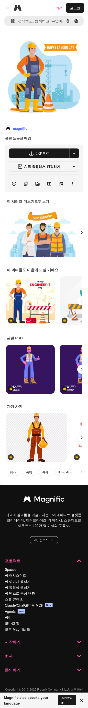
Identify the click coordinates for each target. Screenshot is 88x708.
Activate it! (66, 700)
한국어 (44, 540)
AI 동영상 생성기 (18, 587)
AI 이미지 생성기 (18, 581)
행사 (13, 472)
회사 (9, 656)
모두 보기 (41, 201)
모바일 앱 (12, 623)
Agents (14, 611)
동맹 (29, 472)
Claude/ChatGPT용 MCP (28, 605)
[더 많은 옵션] (72, 183)
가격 (59, 7)
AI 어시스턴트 (15, 575)
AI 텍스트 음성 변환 (20, 593)
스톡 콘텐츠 (14, 599)
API (7, 617)
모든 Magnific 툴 (17, 629)
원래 (28, 42)
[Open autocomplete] (11, 21)
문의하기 (13, 670)
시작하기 (13, 642)
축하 (45, 472)
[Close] (81, 700)
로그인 (75, 7)
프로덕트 (13, 560)
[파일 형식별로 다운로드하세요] (74, 153)
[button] (44, 540)
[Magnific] (44, 500)
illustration (65, 472)
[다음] (81, 232)
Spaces (10, 569)
